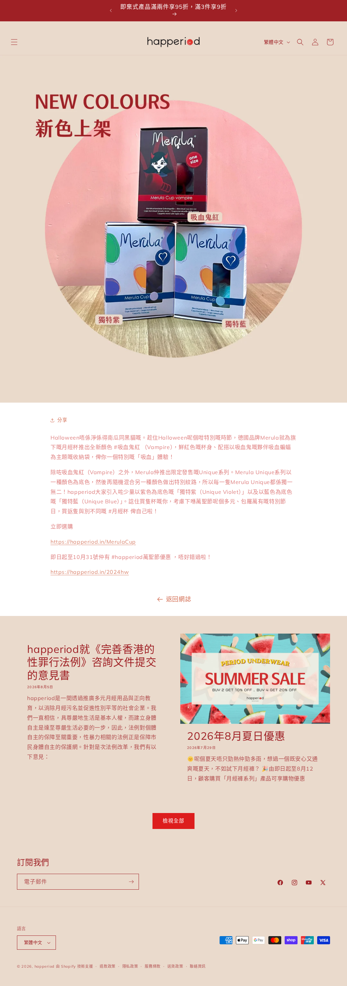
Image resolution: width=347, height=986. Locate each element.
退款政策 (108, 966)
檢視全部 (173, 820)
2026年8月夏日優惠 (236, 736)
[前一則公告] (110, 10)
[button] (14, 42)
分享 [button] (62, 420)
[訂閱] (131, 882)
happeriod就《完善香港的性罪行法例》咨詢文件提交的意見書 (91, 662)
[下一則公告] (236, 10)
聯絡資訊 (198, 966)
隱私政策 (130, 966)
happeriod (45, 966)
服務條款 (153, 966)
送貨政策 (175, 966)
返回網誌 (178, 599)
